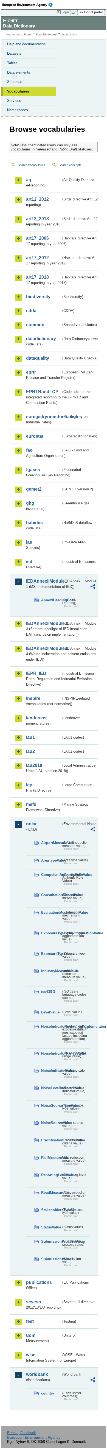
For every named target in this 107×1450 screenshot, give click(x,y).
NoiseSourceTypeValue (51, 1105)
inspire (33, 698)
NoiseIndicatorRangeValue (51, 1053)
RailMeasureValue (51, 1158)
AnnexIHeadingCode (51, 600)
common (35, 324)
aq (28, 179)
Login (65, 12)
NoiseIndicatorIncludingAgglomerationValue (51, 1026)
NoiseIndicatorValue (51, 1071)
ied (29, 561)
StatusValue (51, 1227)
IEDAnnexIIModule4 (43, 648)
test (30, 1321)
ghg (30, 503)
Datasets (14, 53)
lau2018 (34, 765)
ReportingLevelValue (51, 1175)
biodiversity (38, 296)
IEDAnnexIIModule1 (43, 581)
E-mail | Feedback (21, 1433)
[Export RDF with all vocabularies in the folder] (93, 587)
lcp (29, 785)
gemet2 (33, 489)
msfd (31, 804)
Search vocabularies (31, 165)
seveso (33, 1302)
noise (32, 824)
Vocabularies (18, 91)
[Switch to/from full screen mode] (75, 12)
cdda (31, 310)
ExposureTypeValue (51, 954)
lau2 (30, 751)
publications (39, 1282)
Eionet (28, 34)
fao (29, 450)
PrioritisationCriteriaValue (51, 1140)
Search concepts (70, 165)
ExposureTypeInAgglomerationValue (51, 933)
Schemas (14, 82)
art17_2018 (37, 277)
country (47, 1393)
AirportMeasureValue (51, 843)
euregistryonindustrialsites (43, 416)
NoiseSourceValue (51, 1123)
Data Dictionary (46, 34)
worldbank (37, 1374)
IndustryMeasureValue (51, 971)
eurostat (34, 436)
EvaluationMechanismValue (51, 912)
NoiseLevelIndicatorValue (51, 1088)
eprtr (31, 372)
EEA (29, 4)
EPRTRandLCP (42, 391)
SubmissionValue (51, 1259)
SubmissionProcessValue (51, 1241)
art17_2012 (37, 257)
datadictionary (41, 338)
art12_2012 (37, 199)
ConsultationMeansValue (51, 895)
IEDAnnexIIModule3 (43, 623)
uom (30, 1335)
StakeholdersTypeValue (51, 1210)
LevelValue (50, 1012)
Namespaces (17, 110)
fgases (33, 469)
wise (30, 1355)
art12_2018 (37, 218)
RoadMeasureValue (51, 1193)
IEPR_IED (36, 673)
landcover (36, 718)
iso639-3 (48, 992)
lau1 (30, 737)
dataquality (37, 358)
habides (34, 522)
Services (14, 101)
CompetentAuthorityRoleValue (51, 875)
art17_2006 (37, 238)
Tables (12, 63)
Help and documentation (26, 44)
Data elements (18, 72)
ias (29, 542)
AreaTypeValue (51, 860)
